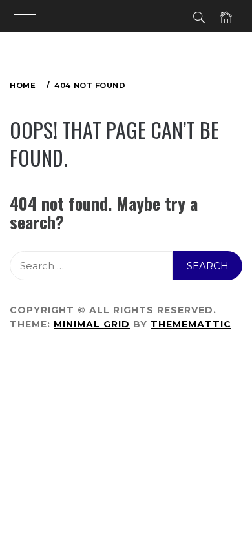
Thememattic (191, 324)
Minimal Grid (92, 324)
